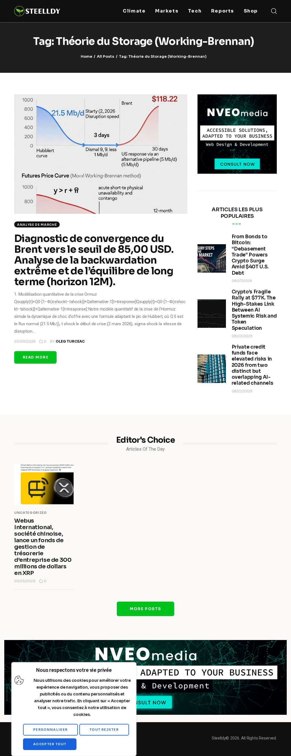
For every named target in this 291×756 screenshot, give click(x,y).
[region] (73, 709)
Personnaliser (50, 730)
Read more (35, 357)
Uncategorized (30, 513)
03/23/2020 (25, 581)
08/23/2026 (242, 336)
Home (86, 56)
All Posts (105, 56)
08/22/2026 (242, 391)
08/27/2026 (242, 281)
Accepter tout (49, 744)
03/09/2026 (25, 341)
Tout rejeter (104, 730)
